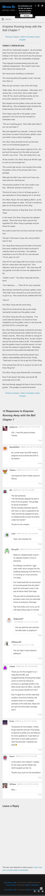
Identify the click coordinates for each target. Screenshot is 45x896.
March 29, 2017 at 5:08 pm (27, 533)
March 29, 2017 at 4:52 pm (23, 490)
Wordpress (35, 885)
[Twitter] (42, 6)
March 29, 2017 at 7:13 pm (23, 645)
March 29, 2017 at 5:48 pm (26, 666)
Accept (26, 16)
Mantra (27, 885)
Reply (40, 440)
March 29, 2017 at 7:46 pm (25, 721)
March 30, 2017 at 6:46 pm (27, 784)
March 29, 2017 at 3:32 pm (29, 427)
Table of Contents (27, 37)
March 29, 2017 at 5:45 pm (30, 549)
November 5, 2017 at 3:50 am (26, 622)
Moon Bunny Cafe (10, 882)
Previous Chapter (12, 37)
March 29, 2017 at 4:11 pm (27, 470)
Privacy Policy (11, 885)
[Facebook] (38, 6)
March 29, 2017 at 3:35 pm (31, 447)
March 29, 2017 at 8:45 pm (26, 756)
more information (25, 13)
